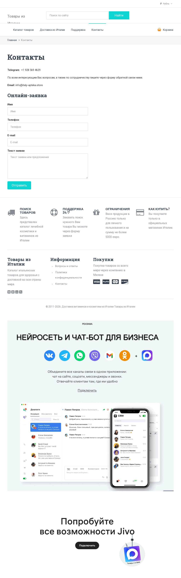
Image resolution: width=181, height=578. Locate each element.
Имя (10, 104)
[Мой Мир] (16, 292)
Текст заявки (16, 150)
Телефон (13, 119)
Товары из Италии (16, 18)
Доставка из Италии (52, 29)
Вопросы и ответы (66, 266)
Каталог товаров (23, 29)
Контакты (97, 29)
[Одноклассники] (12, 292)
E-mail (11, 135)
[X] (20, 292)
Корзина (167, 29)
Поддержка (78, 29)
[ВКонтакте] (9, 292)
